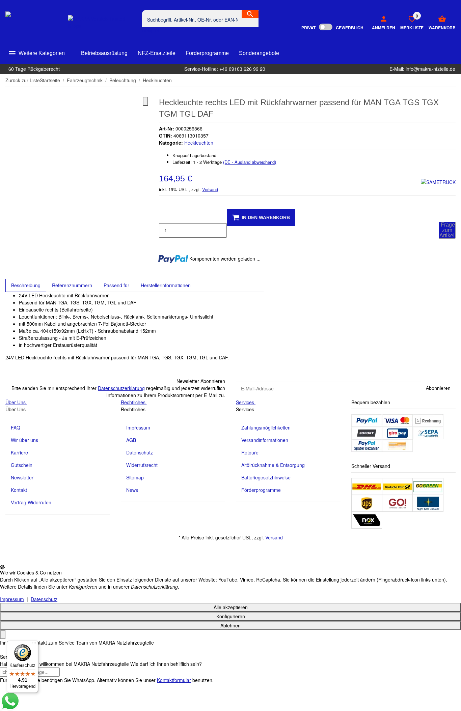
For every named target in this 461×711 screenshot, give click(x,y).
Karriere (19, 452)
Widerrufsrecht (142, 465)
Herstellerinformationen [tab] (166, 285)
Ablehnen (230, 625)
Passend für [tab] (116, 285)
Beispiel (151, 30)
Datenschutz (139, 452)
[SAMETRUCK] (438, 182)
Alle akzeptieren (231, 607)
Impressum (138, 427)
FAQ (15, 427)
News (132, 489)
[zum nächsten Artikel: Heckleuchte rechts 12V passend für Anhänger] (451, 80)
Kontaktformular (174, 680)
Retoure (250, 452)
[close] (145, 101)
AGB (131, 440)
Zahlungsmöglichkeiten (266, 427)
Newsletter (22, 477)
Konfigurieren (230, 616)
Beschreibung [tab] (25, 285)
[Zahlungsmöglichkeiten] (366, 419)
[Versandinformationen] (366, 485)
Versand (210, 189)
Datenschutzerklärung (121, 388)
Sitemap (135, 477)
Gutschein (21, 465)
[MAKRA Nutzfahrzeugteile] (36, 22)
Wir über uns (24, 440)
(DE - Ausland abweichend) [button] (249, 162)
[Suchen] (250, 14)
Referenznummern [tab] (72, 285)
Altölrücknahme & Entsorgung (273, 465)
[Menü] (34, 645)
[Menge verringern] (164, 216)
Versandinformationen (264, 440)
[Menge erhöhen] (164, 245)
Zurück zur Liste (22, 80)
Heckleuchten (198, 142)
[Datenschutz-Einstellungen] (2, 634)
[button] (409, 22)
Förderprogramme (261, 489)
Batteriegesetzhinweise (266, 477)
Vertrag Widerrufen (31, 502)
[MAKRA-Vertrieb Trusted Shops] (102, 22)
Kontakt (19, 489)
